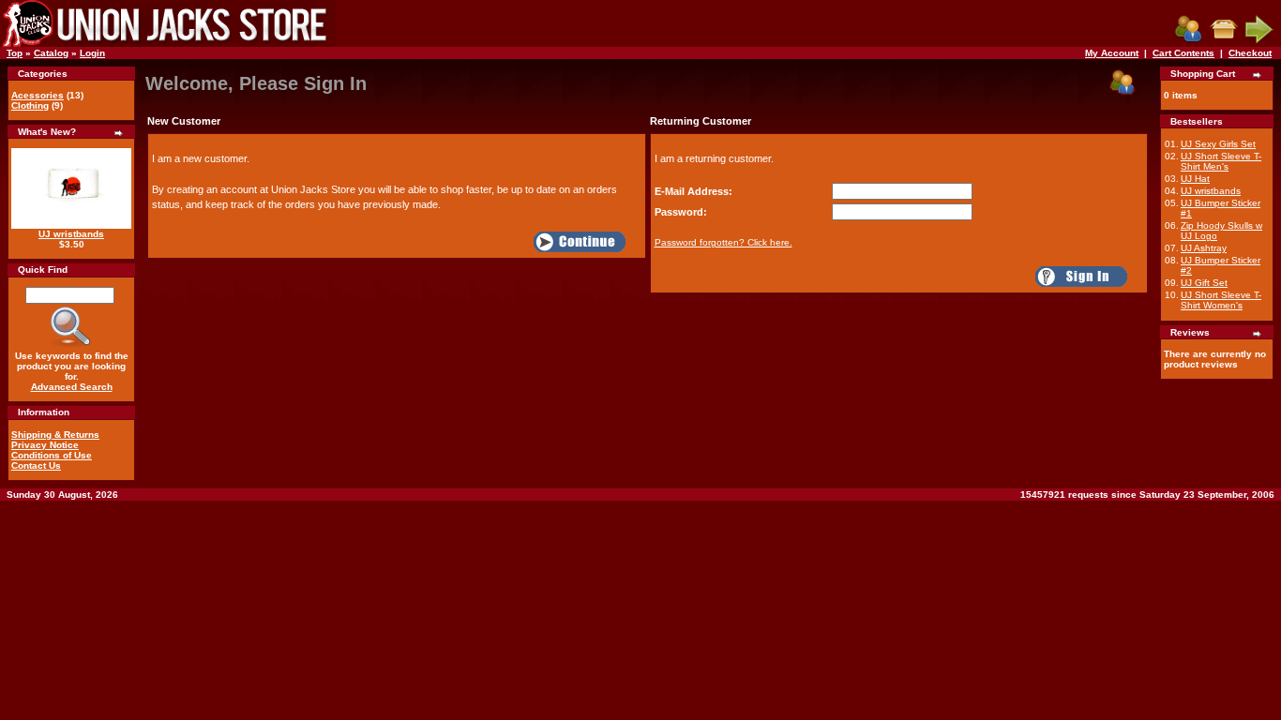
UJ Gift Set (1204, 283)
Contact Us (36, 465)
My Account (1111, 53)
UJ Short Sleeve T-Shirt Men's (1221, 161)
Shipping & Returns (55, 434)
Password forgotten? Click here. (723, 242)
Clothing (30, 105)
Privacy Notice (45, 445)
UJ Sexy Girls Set (1218, 144)
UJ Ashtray (1204, 248)
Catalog (51, 53)
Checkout (1250, 53)
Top (15, 53)
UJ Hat (1195, 178)
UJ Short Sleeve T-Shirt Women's (1221, 300)
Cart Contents (1183, 53)
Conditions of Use (51, 455)
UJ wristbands (71, 234)
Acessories (37, 95)
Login (92, 53)
